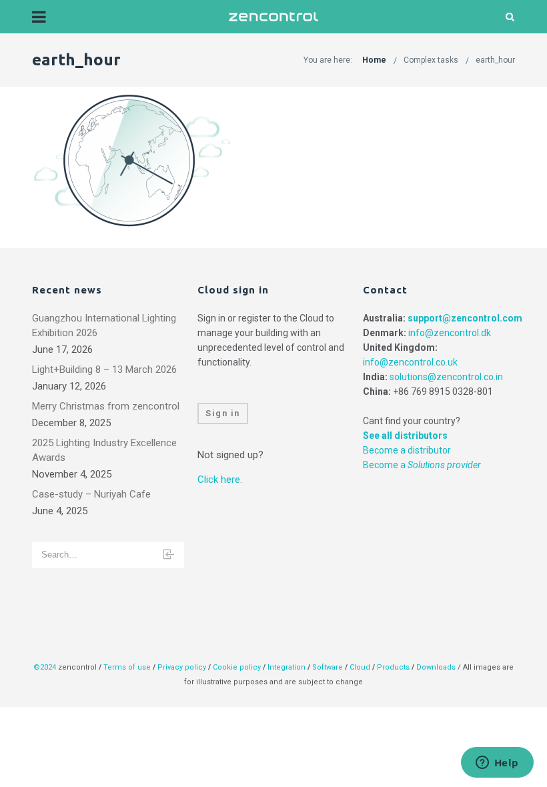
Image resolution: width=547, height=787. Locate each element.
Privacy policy (181, 667)
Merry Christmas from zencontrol (105, 406)
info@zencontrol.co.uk (410, 362)
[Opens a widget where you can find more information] (497, 763)
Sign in (222, 413)
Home (374, 60)
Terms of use (127, 667)
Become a (422, 465)
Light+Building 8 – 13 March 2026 (104, 369)
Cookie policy (237, 667)
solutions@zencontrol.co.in (446, 376)
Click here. (219, 480)
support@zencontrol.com (465, 318)
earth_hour (495, 60)
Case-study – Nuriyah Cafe (91, 494)
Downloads (436, 667)
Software (327, 667)
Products (394, 667)
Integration (286, 667)
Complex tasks (431, 60)
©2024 (44, 667)
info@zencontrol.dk (449, 332)
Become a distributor (407, 450)
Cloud (361, 667)
